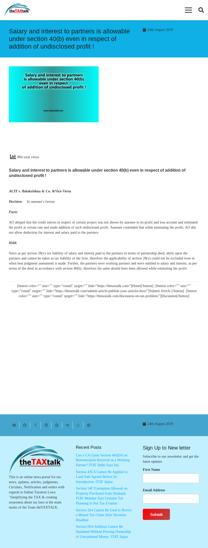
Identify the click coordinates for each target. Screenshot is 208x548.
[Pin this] (56, 425)
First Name (151, 470)
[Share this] (25, 425)
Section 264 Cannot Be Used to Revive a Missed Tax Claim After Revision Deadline (104, 515)
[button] (188, 10)
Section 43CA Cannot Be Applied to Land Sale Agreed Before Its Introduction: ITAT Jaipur (102, 477)
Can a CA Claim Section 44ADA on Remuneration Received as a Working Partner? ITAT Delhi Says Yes (103, 460)
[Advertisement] (154, 111)
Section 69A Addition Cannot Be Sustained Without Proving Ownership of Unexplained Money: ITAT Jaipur (103, 531)
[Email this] (14, 425)
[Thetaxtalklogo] (18, 10)
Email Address (154, 490)
